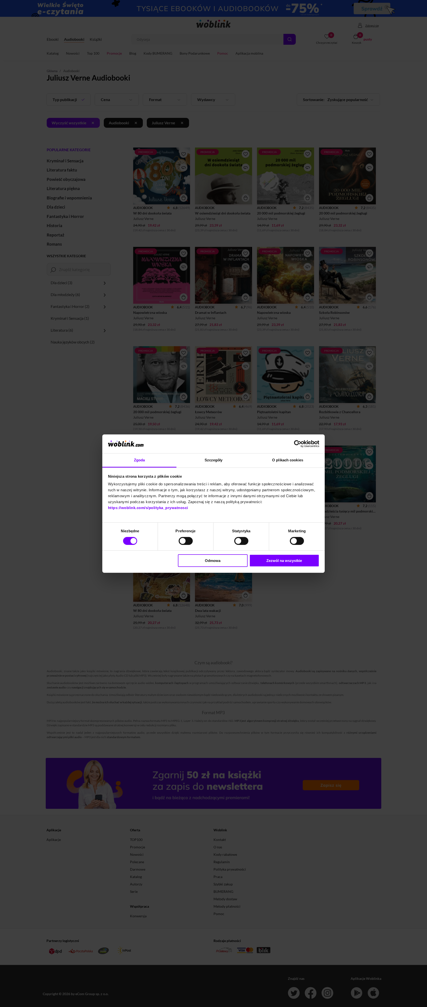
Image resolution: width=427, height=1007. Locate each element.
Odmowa (212, 560)
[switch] (186, 541)
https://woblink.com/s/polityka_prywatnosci (148, 508)
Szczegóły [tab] (214, 460)
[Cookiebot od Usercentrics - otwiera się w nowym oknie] (297, 444)
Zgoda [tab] (139, 460)
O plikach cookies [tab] (287, 460)
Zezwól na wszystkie (284, 560)
